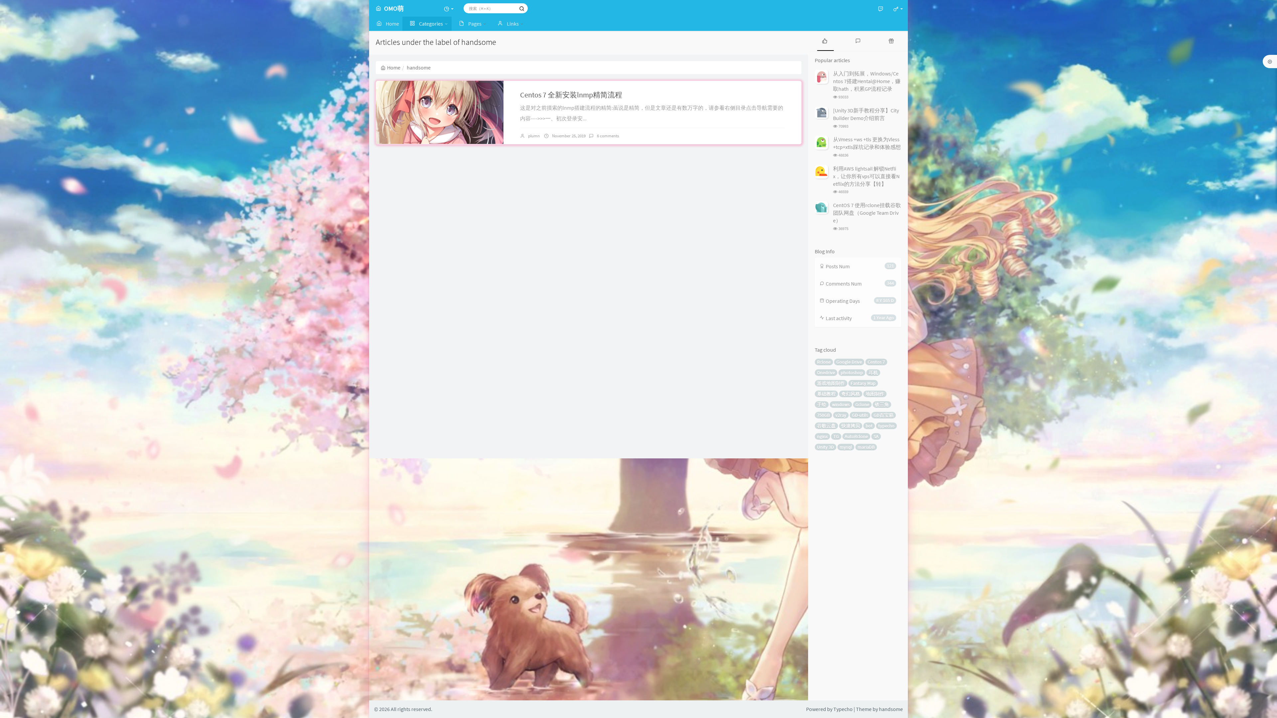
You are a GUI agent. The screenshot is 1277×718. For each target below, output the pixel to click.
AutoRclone (856, 436)
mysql (846, 447)
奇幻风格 (850, 394)
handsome (891, 709)
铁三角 (882, 405)
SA (876, 436)
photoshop (852, 373)
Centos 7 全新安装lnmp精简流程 (571, 94)
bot (869, 426)
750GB (823, 415)
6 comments (608, 136)
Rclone (824, 362)
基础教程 (826, 394)
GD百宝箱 (884, 415)
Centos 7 (876, 362)
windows (841, 405)
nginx (822, 436)
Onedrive (826, 373)
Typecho (843, 709)
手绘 (821, 405)
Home (393, 67)
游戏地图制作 (831, 383)
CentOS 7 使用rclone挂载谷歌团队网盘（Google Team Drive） (867, 213)
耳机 (873, 373)
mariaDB (866, 447)
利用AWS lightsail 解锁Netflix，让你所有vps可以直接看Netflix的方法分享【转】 (866, 176)
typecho (886, 426)
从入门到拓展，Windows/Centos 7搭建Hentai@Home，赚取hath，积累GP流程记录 (867, 81)
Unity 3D (825, 447)
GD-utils (860, 415)
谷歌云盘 (826, 426)
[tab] (824, 40)
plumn (534, 136)
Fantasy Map (863, 383)
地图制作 (875, 394)
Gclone (862, 405)
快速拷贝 (850, 426)
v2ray (840, 415)
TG (836, 436)
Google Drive (849, 362)
